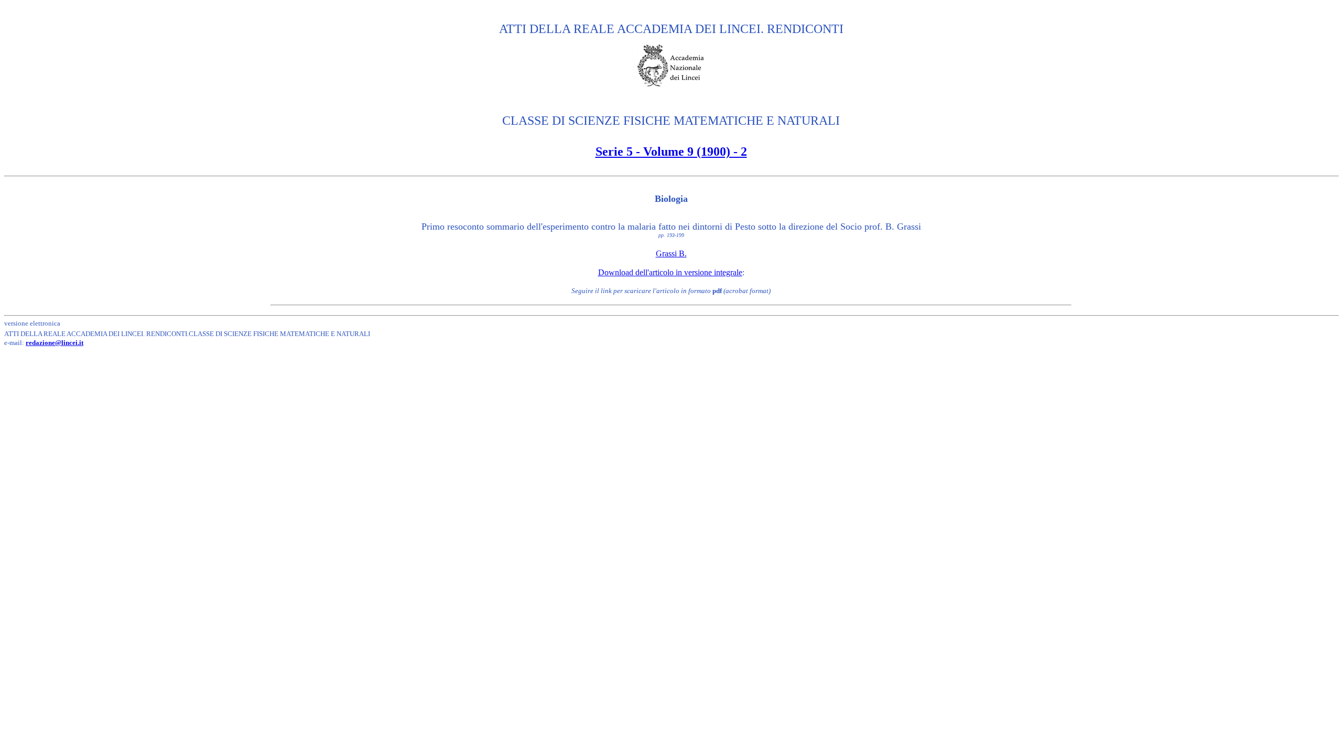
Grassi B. (671, 253)
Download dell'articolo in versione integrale (670, 272)
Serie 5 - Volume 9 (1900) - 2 (671, 151)
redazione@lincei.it (54, 343)
